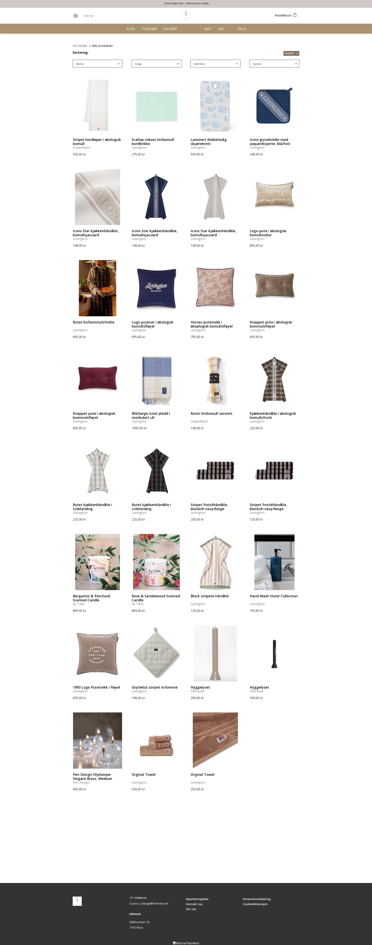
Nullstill (291, 53)
